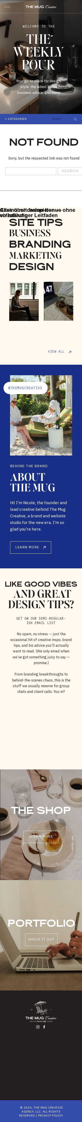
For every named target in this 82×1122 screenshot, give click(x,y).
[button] (7, 7)
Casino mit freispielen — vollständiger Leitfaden (30, 212)
